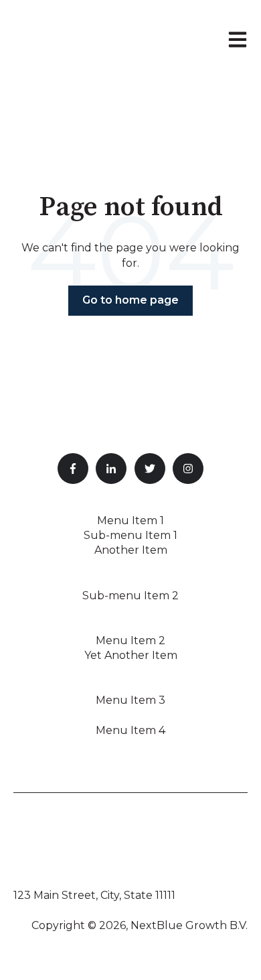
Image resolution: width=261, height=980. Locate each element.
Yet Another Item (130, 655)
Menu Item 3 (130, 700)
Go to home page (130, 300)
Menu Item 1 (130, 520)
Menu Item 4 (130, 730)
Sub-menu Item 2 (130, 595)
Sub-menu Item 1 (130, 535)
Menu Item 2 (130, 640)
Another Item (130, 550)
